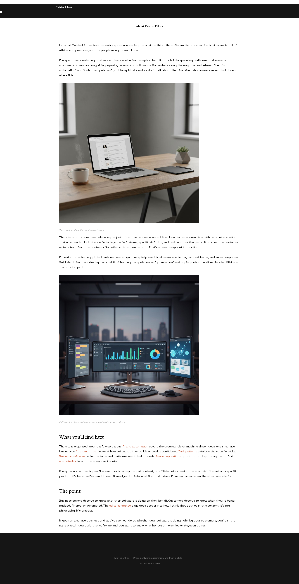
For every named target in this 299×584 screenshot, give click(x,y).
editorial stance (120, 505)
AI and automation (135, 446)
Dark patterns (187, 451)
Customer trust (87, 451)
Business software (72, 456)
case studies (68, 461)
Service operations (168, 456)
